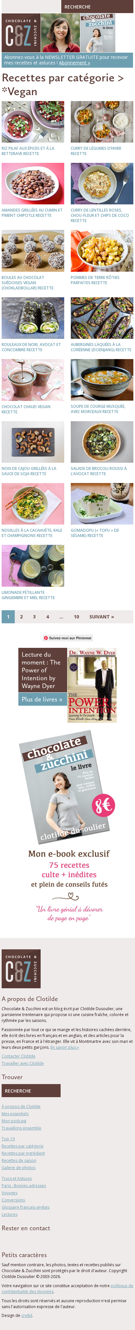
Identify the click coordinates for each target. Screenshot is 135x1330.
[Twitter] (12, 1239)
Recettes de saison (19, 1160)
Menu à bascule (8, 6)
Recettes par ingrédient (23, 1153)
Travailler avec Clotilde (23, 1063)
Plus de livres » (42, 699)
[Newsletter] (42, 1239)
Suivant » (101, 616)
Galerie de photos (18, 1167)
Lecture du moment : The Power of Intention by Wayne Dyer (41, 670)
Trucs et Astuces (17, 1178)
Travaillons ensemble (21, 1128)
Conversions (13, 1200)
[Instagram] (31, 1239)
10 (76, 616)
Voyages (9, 1193)
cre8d (26, 1315)
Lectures (9, 1214)
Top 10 (8, 1139)
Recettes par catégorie (58, 77)
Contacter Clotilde (18, 1056)
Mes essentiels (15, 1113)
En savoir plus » (64, 1047)
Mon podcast (14, 1121)
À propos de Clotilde (21, 1106)
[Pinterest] (22, 1239)
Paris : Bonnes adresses (24, 1185)
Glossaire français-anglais (25, 1207)
